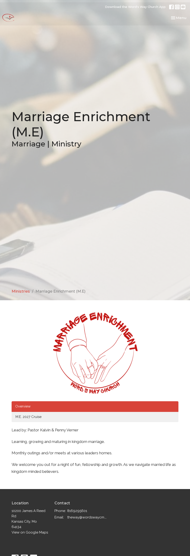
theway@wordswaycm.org (87, 517)
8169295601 (77, 511)
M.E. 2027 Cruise (28, 417)
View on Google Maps (30, 532)
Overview (23, 406)
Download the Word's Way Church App (135, 7)
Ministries (21, 291)
